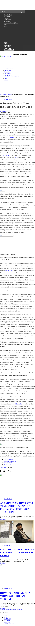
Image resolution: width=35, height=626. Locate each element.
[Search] (21, 11)
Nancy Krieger (6, 155)
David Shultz (3, 111)
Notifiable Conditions (10, 461)
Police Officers (8, 462)
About (5, 42)
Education (6, 18)
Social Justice (7, 21)
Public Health (7, 464)
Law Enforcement (9, 459)
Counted (11, 137)
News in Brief (8, 15)
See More (2, 519)
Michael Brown (19, 404)
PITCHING (7, 46)
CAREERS (7, 48)
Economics (7, 16)
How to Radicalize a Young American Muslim (15, 596)
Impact (6, 43)
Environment (7, 19)
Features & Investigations (11, 23)
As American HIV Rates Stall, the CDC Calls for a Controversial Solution (16, 507)
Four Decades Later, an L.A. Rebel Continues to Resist (17, 552)
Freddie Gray (8, 270)
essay (16, 157)
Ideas (5, 24)
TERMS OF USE (9, 50)
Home (2, 94)
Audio (5, 26)
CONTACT (7, 45)
